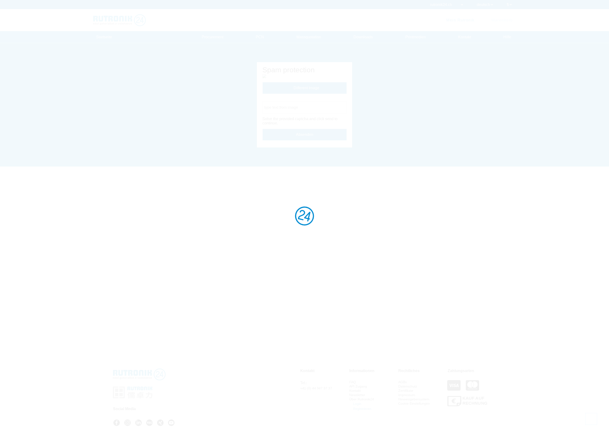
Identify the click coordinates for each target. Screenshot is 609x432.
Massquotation (308, 37)
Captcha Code (274, 99)
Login (356, 404)
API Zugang (358, 386)
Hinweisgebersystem (413, 399)
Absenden (304, 135)
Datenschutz (407, 386)
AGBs (402, 382)
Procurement (212, 37)
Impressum (406, 395)
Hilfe (507, 37)
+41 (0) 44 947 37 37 (316, 388)
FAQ (352, 382)
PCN (260, 37)
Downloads (363, 37)
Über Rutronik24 (361, 399)
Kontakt (464, 37)
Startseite (104, 37)
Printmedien (415, 37)
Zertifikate (405, 391)
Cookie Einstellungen (414, 403)
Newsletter (357, 395)
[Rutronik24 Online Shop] (119, 20)
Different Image (306, 88)
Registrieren (361, 409)
